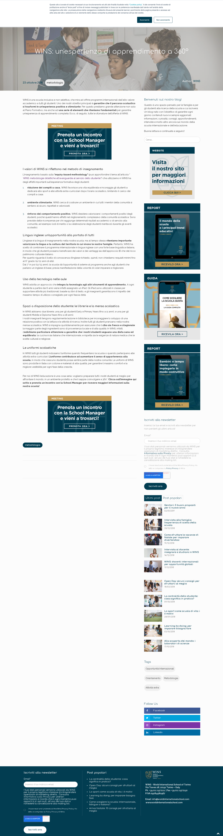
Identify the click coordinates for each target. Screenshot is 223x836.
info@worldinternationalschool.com (170, 799)
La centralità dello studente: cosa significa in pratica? (108, 780)
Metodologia (171, 678)
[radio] (173, 467)
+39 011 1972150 (179, 790)
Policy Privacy (172, 468)
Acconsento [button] (144, 19)
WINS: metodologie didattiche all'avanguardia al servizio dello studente (62, 178)
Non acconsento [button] (163, 19)
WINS (196, 81)
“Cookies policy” (135, 4)
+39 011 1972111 (157, 790)
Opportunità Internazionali (160, 668)
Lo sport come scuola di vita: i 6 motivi (110, 792)
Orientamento (153, 678)
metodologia (55, 82)
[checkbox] (172, 467)
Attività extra (152, 687)
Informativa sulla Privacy (157, 453)
